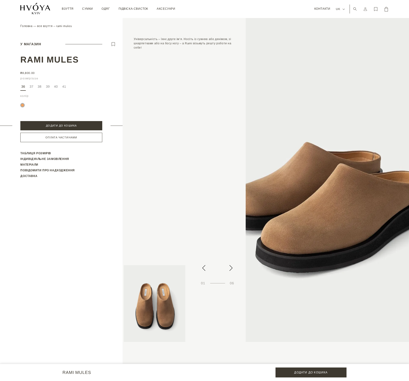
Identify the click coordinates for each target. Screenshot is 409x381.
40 (56, 87)
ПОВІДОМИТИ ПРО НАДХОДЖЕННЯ (47, 170)
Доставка (28, 176)
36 (23, 86)
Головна (26, 26)
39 (48, 87)
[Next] (231, 268)
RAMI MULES (64, 26)
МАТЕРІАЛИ (29, 164)
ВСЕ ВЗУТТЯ (45, 26)
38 (40, 87)
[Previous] (204, 268)
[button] (68, 9)
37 (32, 87)
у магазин (30, 44)
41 (64, 87)
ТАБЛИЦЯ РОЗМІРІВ (35, 153)
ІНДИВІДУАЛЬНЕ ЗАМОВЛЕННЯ (44, 159)
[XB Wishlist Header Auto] (376, 9)
